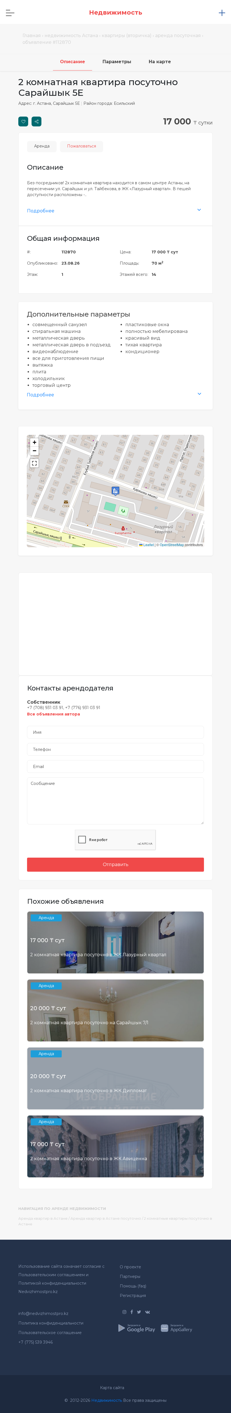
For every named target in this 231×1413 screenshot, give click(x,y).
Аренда (42, 146)
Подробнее (40, 210)
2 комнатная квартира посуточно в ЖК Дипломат (88, 1090)
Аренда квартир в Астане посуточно (105, 1218)
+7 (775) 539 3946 (35, 1342)
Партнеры (130, 1276)
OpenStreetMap (172, 544)
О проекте (130, 1266)
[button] (115, 491)
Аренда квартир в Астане (43, 1218)
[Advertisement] (115, 620)
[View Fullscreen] (34, 463)
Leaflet (148, 544)
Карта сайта (112, 1387)
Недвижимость (106, 1400)
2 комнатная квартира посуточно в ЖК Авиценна (88, 1158)
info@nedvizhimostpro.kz (43, 1313)
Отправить (115, 864)
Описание (72, 61)
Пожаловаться (81, 146)
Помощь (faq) (133, 1286)
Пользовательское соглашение (50, 1332)
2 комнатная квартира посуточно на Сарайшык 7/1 (89, 1022)
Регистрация (133, 1295)
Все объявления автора (53, 714)
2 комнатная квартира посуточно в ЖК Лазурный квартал (98, 954)
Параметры (117, 61)
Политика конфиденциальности (50, 1323)
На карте (160, 61)
